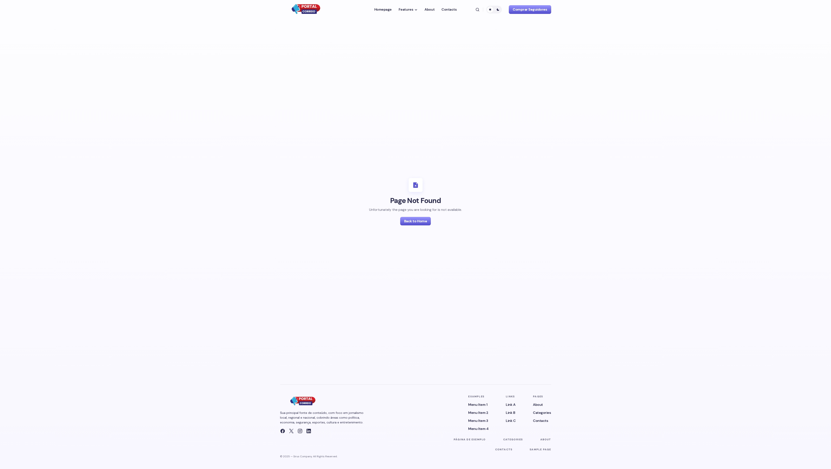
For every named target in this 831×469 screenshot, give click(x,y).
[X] (291, 431)
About (538, 404)
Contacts (540, 420)
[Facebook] (282, 431)
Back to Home (415, 221)
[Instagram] (300, 431)
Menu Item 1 (477, 404)
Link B (510, 412)
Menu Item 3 (478, 420)
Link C (511, 420)
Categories (542, 412)
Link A (510, 404)
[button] (477, 9)
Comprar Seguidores (530, 9)
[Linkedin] (308, 431)
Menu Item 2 (478, 412)
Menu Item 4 (478, 428)
